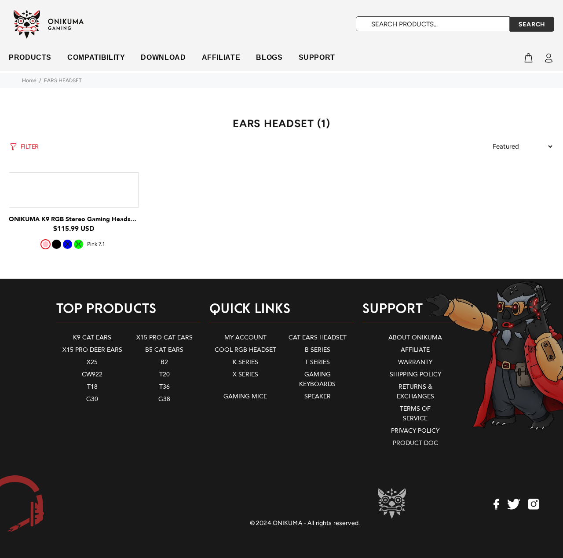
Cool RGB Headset (245, 350)
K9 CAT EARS (92, 337)
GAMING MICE (245, 396)
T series (317, 362)
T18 (92, 387)
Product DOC (415, 443)
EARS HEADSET (63, 80)
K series (245, 362)
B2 (164, 362)
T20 (164, 374)
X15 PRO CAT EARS (164, 337)
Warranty (415, 362)
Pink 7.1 (96, 244)
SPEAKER (317, 396)
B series (317, 350)
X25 (92, 362)
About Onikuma (415, 337)
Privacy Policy (415, 431)
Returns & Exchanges (415, 392)
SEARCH (532, 24)
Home (29, 80)
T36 (164, 387)
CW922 (92, 374)
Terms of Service (415, 414)
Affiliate (415, 350)
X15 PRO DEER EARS (92, 350)
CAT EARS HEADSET (318, 337)
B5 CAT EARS (164, 350)
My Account (245, 337)
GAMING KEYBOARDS (317, 379)
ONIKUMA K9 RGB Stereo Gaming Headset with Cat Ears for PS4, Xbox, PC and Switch (138, 219)
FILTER (30, 146)
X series (245, 374)
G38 (164, 399)
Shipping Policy (415, 374)
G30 (92, 399)
